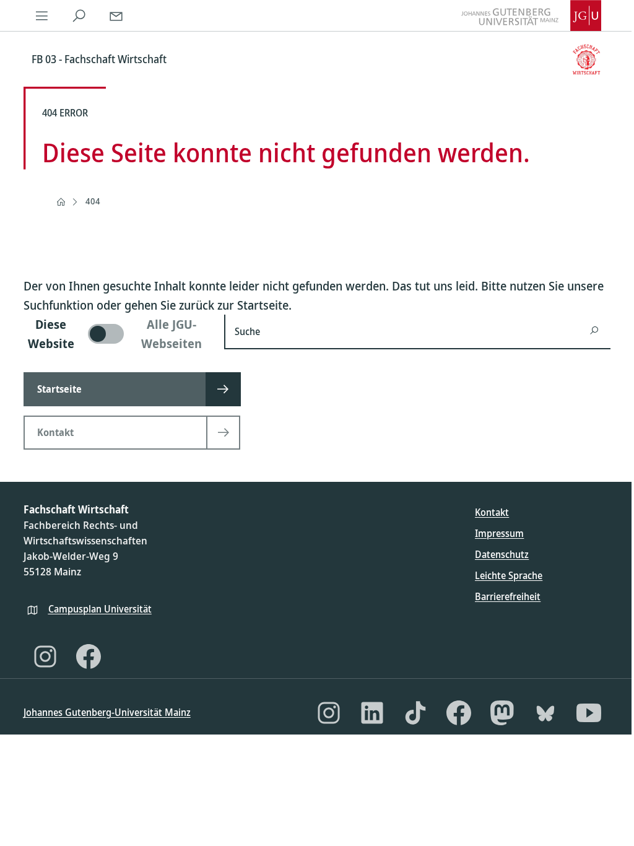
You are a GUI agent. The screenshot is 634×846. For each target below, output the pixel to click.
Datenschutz (502, 554)
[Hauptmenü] (42, 15)
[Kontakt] (116, 15)
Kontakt (492, 512)
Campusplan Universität (100, 609)
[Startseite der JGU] (531, 15)
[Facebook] (88, 656)
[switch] (116, 334)
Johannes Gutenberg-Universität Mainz (107, 712)
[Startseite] (61, 202)
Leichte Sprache (508, 575)
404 (92, 201)
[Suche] (79, 15)
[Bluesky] (545, 712)
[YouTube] (588, 712)
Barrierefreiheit (508, 596)
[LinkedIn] (372, 712)
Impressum (499, 533)
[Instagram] (45, 656)
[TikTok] (415, 712)
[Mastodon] (502, 712)
